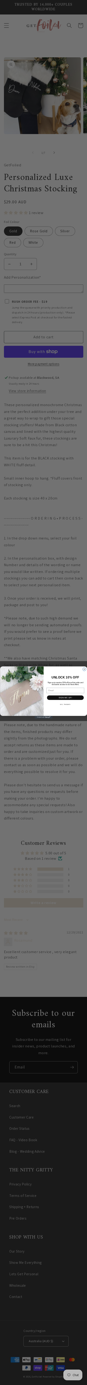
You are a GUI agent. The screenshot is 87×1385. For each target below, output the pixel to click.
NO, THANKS (65, 704)
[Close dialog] (84, 669)
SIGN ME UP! (65, 698)
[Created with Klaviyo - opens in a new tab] (43, 717)
